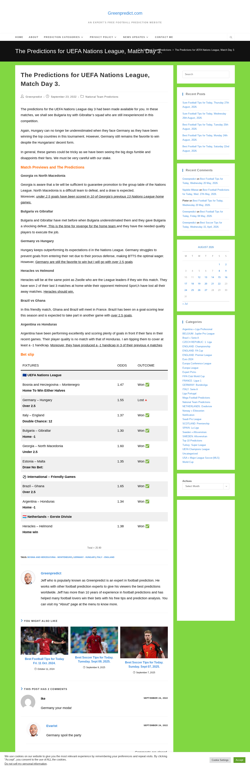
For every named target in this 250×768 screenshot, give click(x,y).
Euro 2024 (187, 359)
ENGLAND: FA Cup (192, 350)
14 (212, 277)
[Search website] (231, 38)
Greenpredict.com (125, 13)
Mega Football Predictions (196, 397)
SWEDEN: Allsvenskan (194, 436)
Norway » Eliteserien (193, 410)
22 (219, 283)
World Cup (187, 462)
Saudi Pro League (191, 419)
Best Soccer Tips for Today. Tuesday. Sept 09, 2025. (94, 659)
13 (206, 277)
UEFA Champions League (196, 449)
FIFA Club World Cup (193, 376)
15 (219, 277)
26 (199, 290)
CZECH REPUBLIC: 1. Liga (197, 342)
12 (199, 277)
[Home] (138, 50)
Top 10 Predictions (192, 440)
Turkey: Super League (194, 445)
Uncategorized (190, 453)
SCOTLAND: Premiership (195, 423)
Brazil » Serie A (190, 337)
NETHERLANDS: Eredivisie (197, 406)
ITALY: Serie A (190, 389)
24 (185, 290)
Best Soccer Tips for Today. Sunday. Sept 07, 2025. (144, 664)
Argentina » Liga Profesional (197, 329)
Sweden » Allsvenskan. (194, 432)
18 (192, 283)
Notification (188, 415)
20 (206, 283)
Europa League (190, 368)
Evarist (51, 726)
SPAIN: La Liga (190, 427)
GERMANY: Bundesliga (195, 385)
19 (199, 283)
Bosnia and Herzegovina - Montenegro (49, 557)
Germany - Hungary (84, 557)
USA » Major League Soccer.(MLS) (200, 457)
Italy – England (105, 557)
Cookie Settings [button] (220, 760)
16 (226, 277)
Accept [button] (239, 760)
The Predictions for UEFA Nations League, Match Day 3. (205, 50)
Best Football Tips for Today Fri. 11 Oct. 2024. (44, 661)
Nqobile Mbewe (190, 189)
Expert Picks (189, 372)
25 (192, 290)
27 (206, 290)
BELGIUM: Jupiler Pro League (198, 333)
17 (185, 283)
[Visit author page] (28, 577)
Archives (187, 481)
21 (212, 283)
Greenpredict (34, 96)
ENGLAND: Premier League (197, 355)
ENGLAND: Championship (196, 346)
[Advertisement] (205, 560)
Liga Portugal (189, 393)
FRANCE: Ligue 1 (191, 380)
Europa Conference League (196, 363)
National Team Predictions (101, 96)
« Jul (185, 303)
